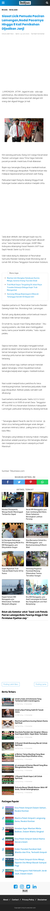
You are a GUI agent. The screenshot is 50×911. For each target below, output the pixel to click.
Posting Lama (41, 684)
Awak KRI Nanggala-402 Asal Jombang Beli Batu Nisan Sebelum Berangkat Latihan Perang (36, 514)
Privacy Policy (28, 900)
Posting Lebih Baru (10, 684)
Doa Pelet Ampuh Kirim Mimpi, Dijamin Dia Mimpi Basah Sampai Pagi (30, 862)
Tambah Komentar (38, 34)
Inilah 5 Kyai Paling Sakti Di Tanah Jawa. (29, 711)
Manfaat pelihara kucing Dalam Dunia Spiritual (31, 722)
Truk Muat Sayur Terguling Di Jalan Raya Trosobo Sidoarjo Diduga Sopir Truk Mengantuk (24, 287)
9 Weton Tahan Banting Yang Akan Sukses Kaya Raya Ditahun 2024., (30, 755)
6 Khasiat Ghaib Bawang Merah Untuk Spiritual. (31, 744)
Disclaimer (42, 900)
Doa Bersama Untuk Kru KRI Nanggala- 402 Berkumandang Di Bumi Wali (36, 543)
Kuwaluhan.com (30, 908)
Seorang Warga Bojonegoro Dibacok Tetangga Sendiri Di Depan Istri (23, 295)
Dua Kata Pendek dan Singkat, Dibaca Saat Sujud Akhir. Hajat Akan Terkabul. (31, 733)
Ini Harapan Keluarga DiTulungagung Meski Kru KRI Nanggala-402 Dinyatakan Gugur (13, 543)
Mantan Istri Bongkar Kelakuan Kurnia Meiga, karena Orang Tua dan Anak (23, 279)
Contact (15, 900)
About (5, 900)
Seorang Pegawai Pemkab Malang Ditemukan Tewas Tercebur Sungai (34, 572)
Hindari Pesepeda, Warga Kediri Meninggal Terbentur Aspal (12, 512)
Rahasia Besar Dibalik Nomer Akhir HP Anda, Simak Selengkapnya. (31, 788)
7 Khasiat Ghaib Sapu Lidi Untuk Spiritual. (28, 777)
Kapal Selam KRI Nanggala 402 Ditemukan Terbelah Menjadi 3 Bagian (11, 600)
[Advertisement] (25, 63)
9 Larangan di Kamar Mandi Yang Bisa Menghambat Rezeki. (31, 766)
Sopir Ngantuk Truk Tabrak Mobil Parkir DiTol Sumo (12, 571)
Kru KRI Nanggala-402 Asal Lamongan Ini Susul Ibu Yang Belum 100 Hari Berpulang (36, 600)
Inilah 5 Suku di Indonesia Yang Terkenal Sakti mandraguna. (28, 700)
